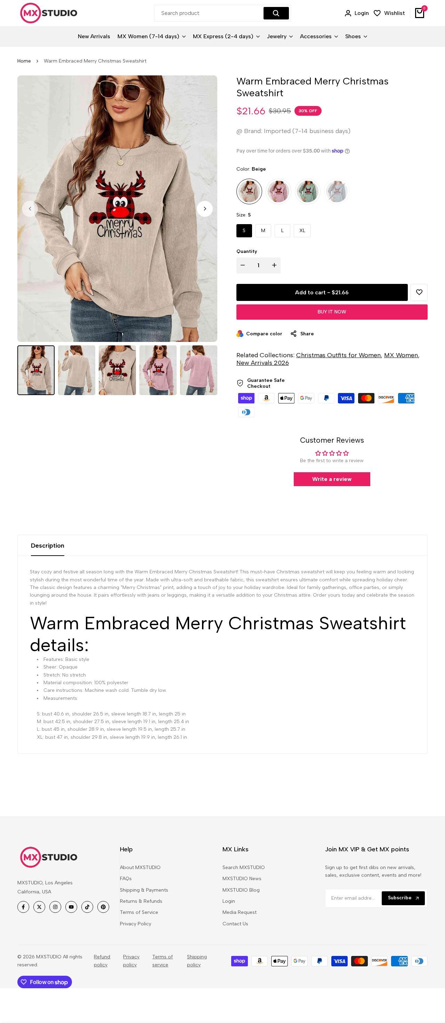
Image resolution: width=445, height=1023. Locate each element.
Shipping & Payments (144, 890)
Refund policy (102, 960)
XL (302, 231)
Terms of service (162, 960)
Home (24, 61)
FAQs (126, 879)
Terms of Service (139, 912)
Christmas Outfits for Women (338, 355)
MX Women (401, 355)
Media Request (239, 912)
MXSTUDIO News (241, 879)
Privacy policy (131, 960)
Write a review (331, 479)
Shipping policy (197, 960)
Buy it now (332, 312)
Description (47, 545)
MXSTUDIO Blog (241, 890)
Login (228, 901)
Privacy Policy (135, 924)
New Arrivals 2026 (262, 363)
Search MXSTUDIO (243, 867)
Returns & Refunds (141, 901)
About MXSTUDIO (140, 867)
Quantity (246, 251)
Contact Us (235, 924)
